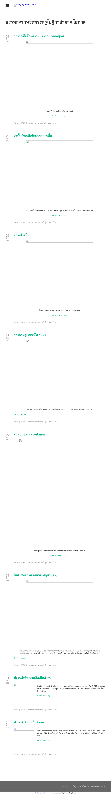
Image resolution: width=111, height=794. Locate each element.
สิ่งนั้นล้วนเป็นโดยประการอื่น (33, 135)
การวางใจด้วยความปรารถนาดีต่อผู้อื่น (39, 36)
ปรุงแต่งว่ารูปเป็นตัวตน (29, 722)
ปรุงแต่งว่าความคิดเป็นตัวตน (32, 677)
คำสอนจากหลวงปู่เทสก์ (29, 434)
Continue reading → (59, 116)
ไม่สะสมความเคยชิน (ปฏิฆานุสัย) (35, 575)
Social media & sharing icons (45, 793)
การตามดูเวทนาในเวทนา (30, 335)
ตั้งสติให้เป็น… (22, 235)
